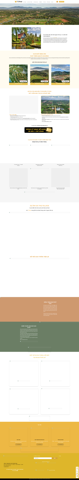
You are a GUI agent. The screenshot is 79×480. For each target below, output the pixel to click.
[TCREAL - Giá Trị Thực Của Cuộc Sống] (18, 2)
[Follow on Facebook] (12, 470)
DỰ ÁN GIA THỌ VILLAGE (39, 206)
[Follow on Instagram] (13, 470)
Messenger (77, 474)
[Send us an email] (16, 470)
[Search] (57, 1)
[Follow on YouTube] (17, 470)
